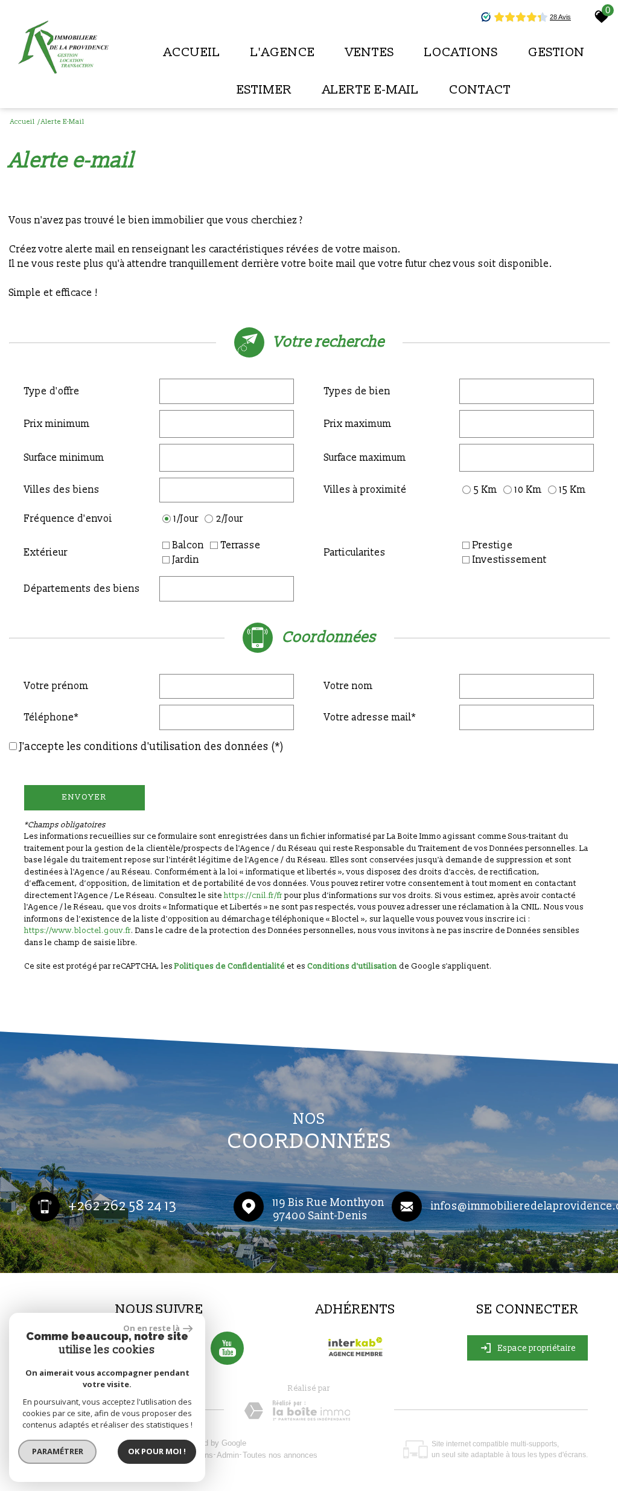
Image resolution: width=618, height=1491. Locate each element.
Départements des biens (82, 589)
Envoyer (84, 797)
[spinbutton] (227, 424)
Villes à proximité (365, 490)
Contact (480, 89)
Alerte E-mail (370, 89)
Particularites (355, 553)
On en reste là (151, 1328)
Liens (203, 1455)
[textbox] (227, 391)
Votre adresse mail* (370, 717)
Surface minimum (64, 458)
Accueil (192, 52)
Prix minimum (57, 424)
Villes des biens (62, 490)
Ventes (369, 52)
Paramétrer (57, 1451)
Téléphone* (51, 717)
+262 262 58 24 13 (123, 1206)
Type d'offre (52, 391)
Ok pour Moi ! (157, 1451)
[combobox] (227, 391)
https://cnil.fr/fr (253, 895)
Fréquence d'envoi (68, 519)
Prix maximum (358, 424)
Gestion (556, 52)
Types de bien (357, 391)
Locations (461, 52)
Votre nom (348, 686)
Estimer (264, 89)
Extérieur (46, 553)
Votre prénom (56, 686)
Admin (228, 1455)
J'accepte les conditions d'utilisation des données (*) (151, 746)
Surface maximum (365, 458)
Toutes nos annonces (280, 1455)
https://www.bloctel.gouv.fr (77, 930)
